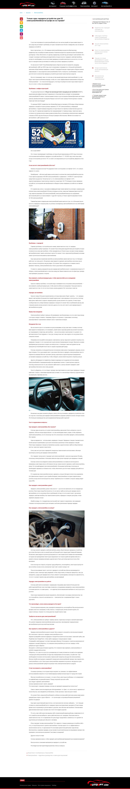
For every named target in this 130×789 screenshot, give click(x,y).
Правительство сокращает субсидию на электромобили (102, 29)
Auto (21, 12)
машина (28, 12)
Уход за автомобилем (21, 22)
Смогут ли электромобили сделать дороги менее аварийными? (102, 51)
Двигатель (21, 26)
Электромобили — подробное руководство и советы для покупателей (47, 755)
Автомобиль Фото (21, 37)
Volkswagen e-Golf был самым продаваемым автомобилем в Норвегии (102, 37)
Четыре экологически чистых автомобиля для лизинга (101, 69)
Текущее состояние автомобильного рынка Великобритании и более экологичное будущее (102, 61)
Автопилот (21, 33)
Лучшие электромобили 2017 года (101, 44)
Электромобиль (38, 12)
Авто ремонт (21, 18)
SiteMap (54, 785)
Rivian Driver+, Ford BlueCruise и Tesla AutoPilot (40, 753)
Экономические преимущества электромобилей (99, 77)
